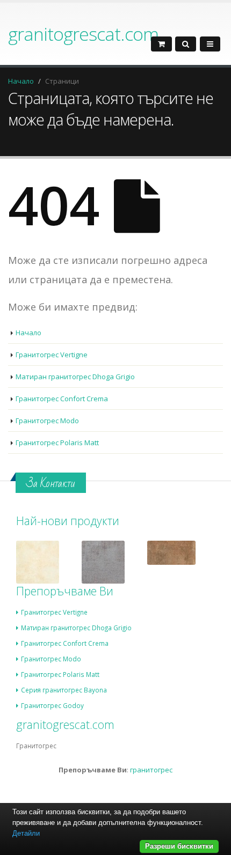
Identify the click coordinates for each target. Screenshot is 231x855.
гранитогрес (151, 770)
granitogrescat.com (83, 33)
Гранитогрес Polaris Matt (57, 442)
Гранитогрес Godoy (52, 705)
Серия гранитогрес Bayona (64, 690)
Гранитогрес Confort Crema (62, 398)
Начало (21, 81)
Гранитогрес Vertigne (52, 354)
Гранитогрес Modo (47, 420)
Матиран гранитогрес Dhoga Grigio (75, 376)
